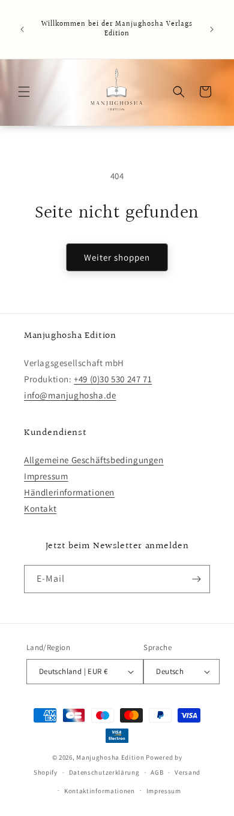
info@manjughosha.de (70, 395)
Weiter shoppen (117, 257)
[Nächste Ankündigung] (212, 29)
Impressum (46, 476)
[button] (24, 91)
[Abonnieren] (196, 579)
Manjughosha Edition (110, 757)
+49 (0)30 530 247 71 (113, 379)
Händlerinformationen (69, 492)
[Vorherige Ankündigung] (22, 29)
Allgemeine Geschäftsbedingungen (94, 460)
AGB (157, 772)
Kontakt (40, 508)
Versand (187, 772)
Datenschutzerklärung (104, 772)
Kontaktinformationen (99, 791)
